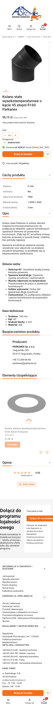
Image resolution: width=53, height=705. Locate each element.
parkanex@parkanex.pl (24, 363)
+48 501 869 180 (10, 653)
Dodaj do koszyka (23, 154)
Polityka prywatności (11, 639)
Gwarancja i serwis (11, 606)
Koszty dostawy (9, 585)
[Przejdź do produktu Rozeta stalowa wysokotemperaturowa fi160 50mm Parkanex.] (26, 403)
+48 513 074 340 (10, 660)
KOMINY (21, 37)
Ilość (4, 130)
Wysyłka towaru (9, 582)
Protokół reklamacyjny (12, 609)
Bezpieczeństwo (9, 642)
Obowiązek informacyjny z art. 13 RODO (20, 636)
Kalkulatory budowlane (12, 591)
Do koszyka (12, 444)
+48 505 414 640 (10, 650)
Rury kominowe (34, 37)
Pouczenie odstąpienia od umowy (17, 615)
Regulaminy (7, 633)
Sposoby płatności (10, 579)
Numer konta (8, 588)
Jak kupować (8, 576)
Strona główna (8, 37)
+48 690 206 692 (10, 656)
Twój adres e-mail (34, 511)
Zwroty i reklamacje (11, 603)
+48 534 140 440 (10, 663)
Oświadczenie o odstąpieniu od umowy (20, 612)
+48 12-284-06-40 (22, 359)
